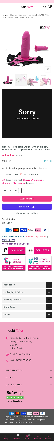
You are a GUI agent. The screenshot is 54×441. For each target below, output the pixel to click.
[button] (8, 155)
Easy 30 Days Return (36, 236)
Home (5, 15)
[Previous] (6, 49)
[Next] (48, 49)
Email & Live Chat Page (21, 354)
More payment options (27, 213)
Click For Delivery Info (13, 236)
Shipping (20, 168)
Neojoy (12, 219)
